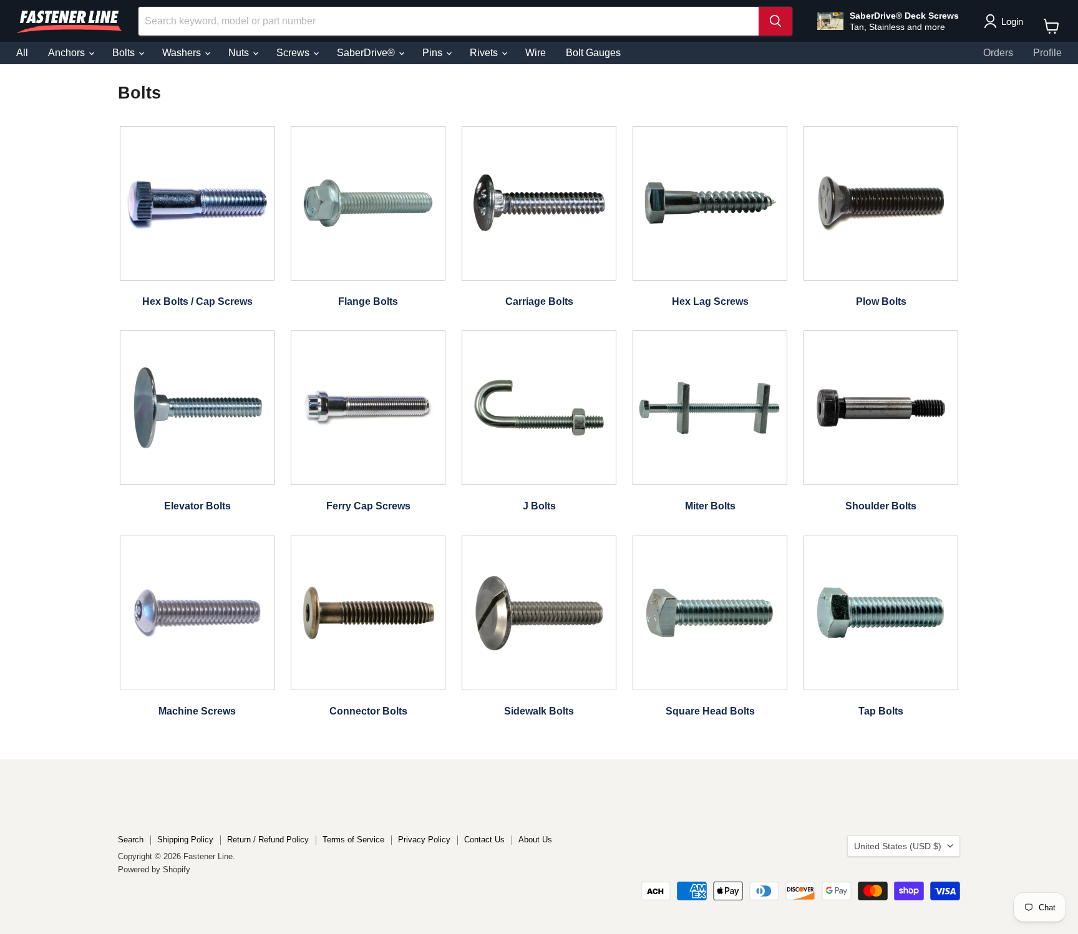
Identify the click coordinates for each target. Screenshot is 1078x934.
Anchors (67, 52)
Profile (1047, 52)
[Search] (775, 21)
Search (130, 839)
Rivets (485, 52)
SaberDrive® (367, 52)
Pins (433, 52)
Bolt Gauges (593, 52)
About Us (535, 839)
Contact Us (484, 839)
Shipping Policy (185, 839)
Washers (182, 52)
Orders (998, 52)
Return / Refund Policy (268, 839)
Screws (294, 52)
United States (897, 846)
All (22, 52)
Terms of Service (353, 839)
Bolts (124, 52)
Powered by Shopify (154, 869)
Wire (535, 52)
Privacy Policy (424, 839)
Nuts (239, 52)
